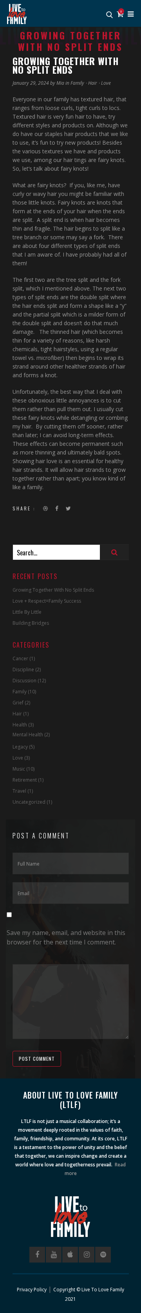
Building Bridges (31, 623)
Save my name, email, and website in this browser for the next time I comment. (66, 937)
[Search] (114, 552)
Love (106, 83)
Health (20, 724)
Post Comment (37, 1058)
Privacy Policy (32, 1289)
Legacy (20, 746)
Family (77, 83)
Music (19, 768)
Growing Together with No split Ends (53, 590)
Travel (19, 791)
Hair (92, 83)
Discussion (24, 680)
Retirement (25, 780)
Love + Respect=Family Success (47, 601)
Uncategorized (29, 802)
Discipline (23, 669)
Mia (60, 83)
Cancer (20, 658)
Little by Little (27, 612)
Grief (18, 702)
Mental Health (28, 734)
